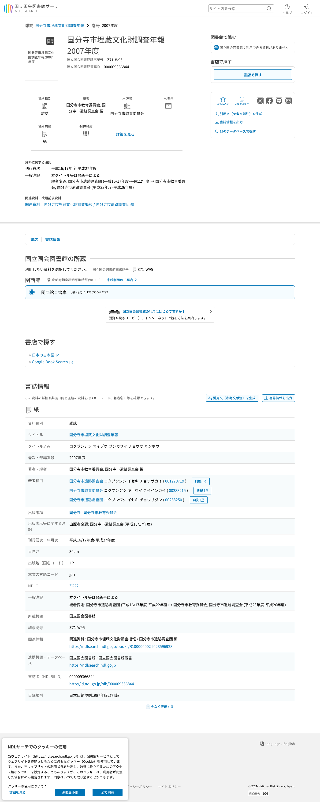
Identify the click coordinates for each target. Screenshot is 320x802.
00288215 (177, 490)
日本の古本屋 (43, 355)
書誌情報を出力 (231, 122)
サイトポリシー (169, 786)
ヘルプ (287, 12)
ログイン (306, 12)
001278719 (174, 481)
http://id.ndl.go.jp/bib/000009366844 (101, 683)
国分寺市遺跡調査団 (86, 499)
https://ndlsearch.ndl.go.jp (92, 665)
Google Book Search (50, 361)
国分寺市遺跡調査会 (86, 481)
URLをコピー (242, 103)
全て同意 (107, 792)
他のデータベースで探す (238, 131)
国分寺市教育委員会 (86, 490)
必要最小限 (70, 792)
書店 (34, 239)
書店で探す (252, 74)
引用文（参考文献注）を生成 (241, 113)
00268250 (173, 499)
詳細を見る (125, 134)
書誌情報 (52, 239)
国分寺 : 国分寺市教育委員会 (93, 512)
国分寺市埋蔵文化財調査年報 (59, 25)
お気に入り (223, 103)
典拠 (198, 481)
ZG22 (73, 585)
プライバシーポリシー (135, 786)
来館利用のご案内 (120, 279)
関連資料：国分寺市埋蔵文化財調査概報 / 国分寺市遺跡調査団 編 (79, 204)
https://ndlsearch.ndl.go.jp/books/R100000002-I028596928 (120, 646)
